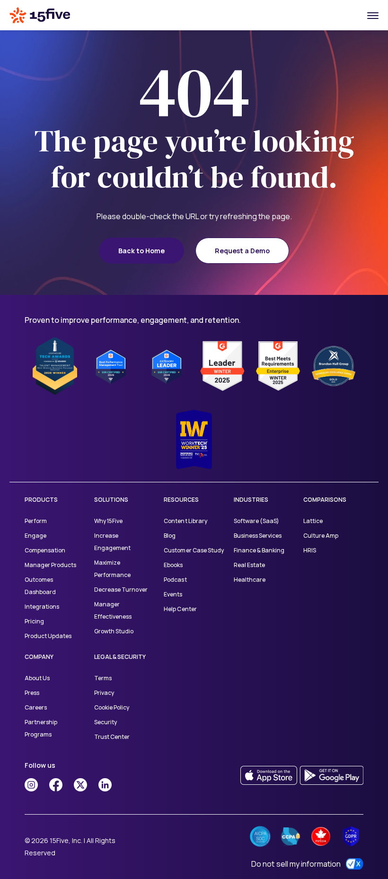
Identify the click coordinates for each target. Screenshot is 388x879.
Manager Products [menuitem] (50, 565)
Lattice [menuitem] (313, 521)
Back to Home (141, 250)
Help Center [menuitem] (180, 609)
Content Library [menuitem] (185, 521)
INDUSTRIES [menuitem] (251, 500)
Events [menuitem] (173, 594)
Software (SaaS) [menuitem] (256, 521)
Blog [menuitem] (170, 536)
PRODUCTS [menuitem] (41, 500)
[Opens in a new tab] (31, 784)
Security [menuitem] (105, 722)
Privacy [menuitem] (104, 693)
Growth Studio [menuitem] (113, 631)
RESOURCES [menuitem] (181, 500)
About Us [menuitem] (37, 678)
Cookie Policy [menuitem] (111, 707)
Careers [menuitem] (36, 707)
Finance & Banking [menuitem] (259, 550)
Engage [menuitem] (35, 536)
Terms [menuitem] (103, 678)
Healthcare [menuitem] (249, 580)
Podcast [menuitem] (175, 580)
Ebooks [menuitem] (173, 565)
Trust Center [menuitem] (112, 737)
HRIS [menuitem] (309, 550)
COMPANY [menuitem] (39, 657)
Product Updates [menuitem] (48, 636)
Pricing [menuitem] (34, 621)
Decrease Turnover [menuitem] (120, 590)
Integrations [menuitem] (42, 607)
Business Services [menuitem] (258, 536)
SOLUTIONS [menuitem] (111, 500)
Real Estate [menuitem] (249, 565)
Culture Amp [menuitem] (320, 536)
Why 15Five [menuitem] (108, 521)
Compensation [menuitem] (45, 550)
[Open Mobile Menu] (373, 15)
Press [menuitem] (32, 693)
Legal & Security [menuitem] (120, 657)
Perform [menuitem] (36, 521)
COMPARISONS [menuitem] (324, 500)
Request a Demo (242, 250)
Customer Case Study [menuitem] (193, 550)
